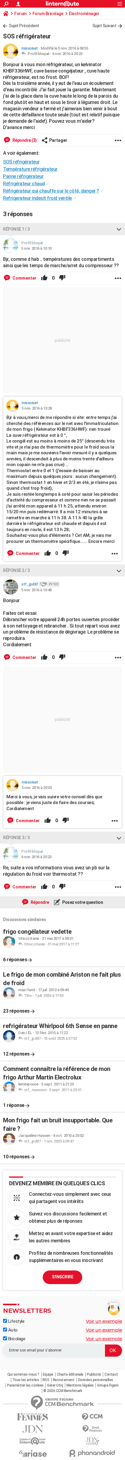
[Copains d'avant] (32, 1441)
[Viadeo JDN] (92, 1441)
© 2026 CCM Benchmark (62, 1391)
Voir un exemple (104, 1321)
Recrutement (64, 1380)
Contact (111, 1374)
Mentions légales (80, 1385)
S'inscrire (62, 1276)
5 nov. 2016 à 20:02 (37, 787)
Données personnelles (95, 1380)
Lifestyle (15, 1321)
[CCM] (92, 1417)
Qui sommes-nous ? (23, 1374)
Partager (58, 140)
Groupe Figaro (108, 1385)
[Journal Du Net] (32, 1429)
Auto (12, 1330)
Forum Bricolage (47, 13)
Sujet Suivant (104, 25)
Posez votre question (82, 902)
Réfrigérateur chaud (24, 184)
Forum (20, 13)
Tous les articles (25, 1380)
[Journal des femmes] (32, 1417)
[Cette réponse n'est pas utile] (62, 278)
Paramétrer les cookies (25, 1385)
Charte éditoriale (70, 1374)
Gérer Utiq (55, 1385)
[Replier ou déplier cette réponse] (119, 229)
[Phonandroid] (92, 1453)
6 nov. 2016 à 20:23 (67, 53)
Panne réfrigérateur (23, 176)
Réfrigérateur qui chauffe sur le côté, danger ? (51, 191)
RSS (45, 1380)
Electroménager (84, 13)
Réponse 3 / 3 (16, 837)
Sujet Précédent (24, 25)
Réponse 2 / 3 (16, 570)
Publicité (94, 1374)
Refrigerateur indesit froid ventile (37, 198)
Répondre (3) (24, 140)
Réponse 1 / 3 (16, 229)
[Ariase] (32, 1453)
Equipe (48, 1374)
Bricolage (16, 1339)
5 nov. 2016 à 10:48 (36, 590)
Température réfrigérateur (30, 169)
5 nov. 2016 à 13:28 (37, 408)
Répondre (39, 902)
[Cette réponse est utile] (44, 278)
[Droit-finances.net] (92, 1429)
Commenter (24, 278)
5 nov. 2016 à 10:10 (36, 248)
